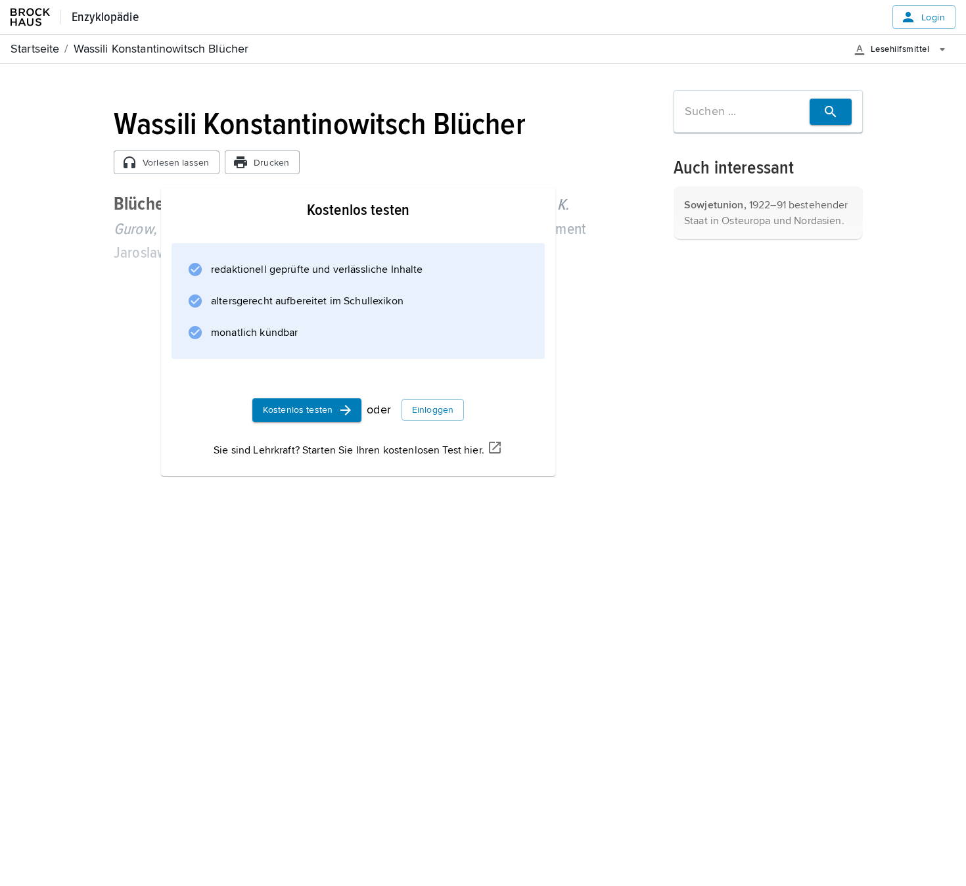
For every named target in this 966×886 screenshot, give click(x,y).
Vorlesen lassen (176, 162)
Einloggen (432, 409)
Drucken (271, 162)
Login (933, 17)
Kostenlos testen (298, 409)
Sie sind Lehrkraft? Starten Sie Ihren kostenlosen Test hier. (349, 450)
